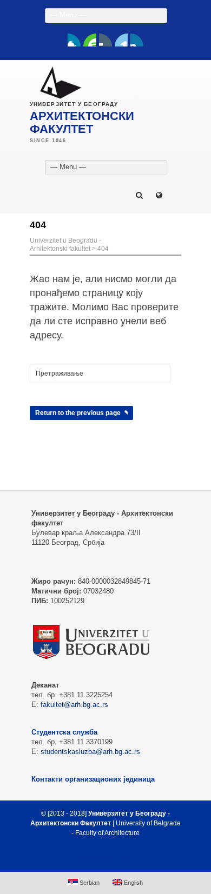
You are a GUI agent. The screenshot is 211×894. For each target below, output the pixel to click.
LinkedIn (121, 40)
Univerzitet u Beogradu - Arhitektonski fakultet (65, 244)
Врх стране (100, 859)
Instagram (136, 40)
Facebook (74, 40)
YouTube (89, 40)
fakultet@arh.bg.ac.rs (74, 704)
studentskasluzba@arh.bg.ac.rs (90, 752)
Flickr (105, 40)
